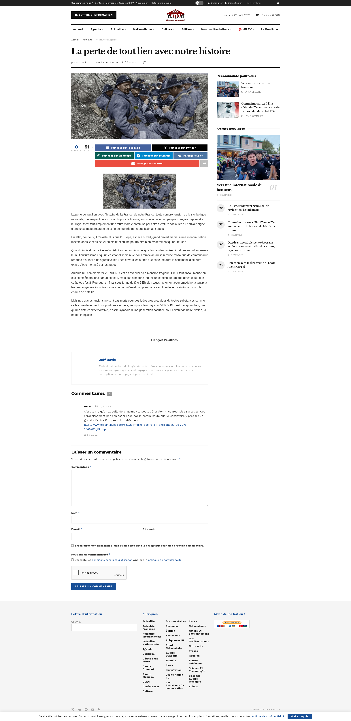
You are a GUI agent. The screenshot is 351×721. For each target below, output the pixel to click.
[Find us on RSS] (99, 709)
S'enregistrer (234, 3)
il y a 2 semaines (253, 116)
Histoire (171, 660)
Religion (194, 655)
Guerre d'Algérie (172, 654)
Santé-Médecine (195, 662)
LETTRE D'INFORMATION (95, 15)
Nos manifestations (215, 29)
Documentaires (176, 621)
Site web (148, 529)
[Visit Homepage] (175, 15)
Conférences (151, 686)
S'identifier (216, 3)
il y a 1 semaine (252, 92)
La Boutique (269, 29)
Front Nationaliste (174, 646)
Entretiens (173, 635)
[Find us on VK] (79, 709)
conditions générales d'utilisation (112, 559)
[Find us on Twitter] (72, 709)
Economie (172, 626)
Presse (193, 650)
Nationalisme (142, 29)
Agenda (96, 29)
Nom (75, 512)
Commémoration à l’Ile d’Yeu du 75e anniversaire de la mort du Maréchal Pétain (260, 107)
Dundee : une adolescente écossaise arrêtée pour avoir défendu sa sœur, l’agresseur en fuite (251, 246)
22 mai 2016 (101, 62)
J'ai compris (300, 716)
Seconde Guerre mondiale (195, 678)
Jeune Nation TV (174, 676)
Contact (99, 3)
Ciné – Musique (148, 675)
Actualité (117, 29)
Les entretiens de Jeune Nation (175, 685)
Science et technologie (197, 669)
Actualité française (106, 39)
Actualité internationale (152, 635)
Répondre (92, 435)
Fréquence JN (175, 640)
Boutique (149, 653)
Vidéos (193, 686)
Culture (167, 29)
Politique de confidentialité (90, 554)
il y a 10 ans (105, 406)
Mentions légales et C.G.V (120, 3)
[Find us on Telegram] (86, 709)
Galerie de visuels (161, 3)
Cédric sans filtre (150, 660)
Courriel (76, 621)
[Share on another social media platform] (204, 163)
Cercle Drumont (148, 668)
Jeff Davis (81, 62)
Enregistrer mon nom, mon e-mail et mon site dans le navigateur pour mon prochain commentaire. (139, 545)
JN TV (247, 29)
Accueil (78, 29)
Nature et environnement (199, 632)
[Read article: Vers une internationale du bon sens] (228, 89)
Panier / (271, 15)
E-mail (76, 529)
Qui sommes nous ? (82, 3)
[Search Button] (277, 3)
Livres (193, 621)
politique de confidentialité (165, 559)
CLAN (146, 681)
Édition (187, 29)
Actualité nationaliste (151, 643)
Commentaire (81, 467)
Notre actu (196, 646)
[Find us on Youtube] (92, 709)
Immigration (174, 669)
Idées (169, 665)
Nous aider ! (142, 3)
